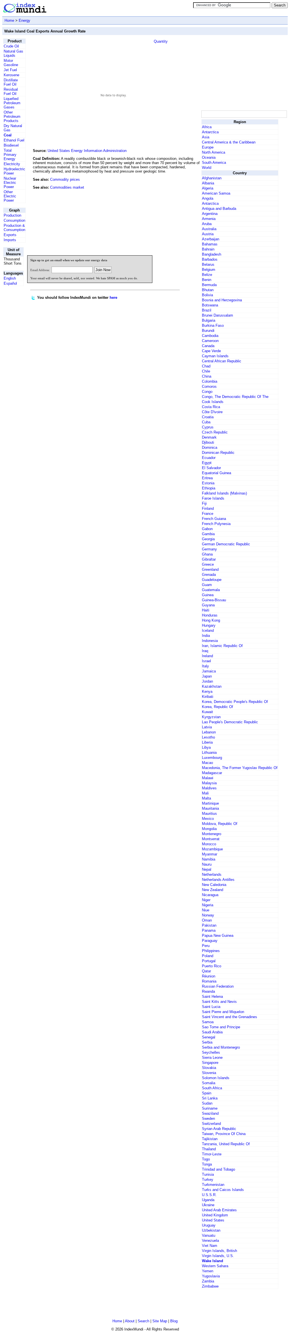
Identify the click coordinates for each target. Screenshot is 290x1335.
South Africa (212, 1088)
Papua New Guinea (217, 935)
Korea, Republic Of (217, 707)
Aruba (207, 224)
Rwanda (208, 991)
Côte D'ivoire (212, 412)
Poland (207, 956)
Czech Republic (215, 432)
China (206, 376)
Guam (207, 585)
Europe (208, 147)
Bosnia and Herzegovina (222, 300)
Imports (10, 240)
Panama (209, 930)
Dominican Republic (218, 452)
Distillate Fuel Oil (11, 82)
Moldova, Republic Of (219, 824)
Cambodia (210, 336)
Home (9, 20)
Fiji (204, 503)
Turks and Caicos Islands (223, 1190)
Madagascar (212, 773)
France (207, 513)
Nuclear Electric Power (10, 182)
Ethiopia (208, 488)
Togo (206, 1159)
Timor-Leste (211, 1154)
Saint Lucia (211, 1007)
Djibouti (208, 442)
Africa (207, 127)
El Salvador (211, 468)
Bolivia (207, 295)
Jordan (207, 681)
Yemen (207, 1271)
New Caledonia (214, 885)
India (206, 635)
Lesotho (208, 737)
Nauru (207, 864)
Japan (207, 676)
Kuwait (207, 712)
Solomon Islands (215, 1078)
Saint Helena (212, 996)
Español (10, 283)
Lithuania (209, 752)
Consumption (14, 220)
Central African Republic (221, 361)
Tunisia (208, 1174)
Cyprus (208, 427)
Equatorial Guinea (216, 473)
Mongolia (209, 829)
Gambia (208, 534)
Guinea (208, 595)
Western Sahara (215, 1266)
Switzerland (211, 1123)
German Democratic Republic (226, 544)
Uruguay (209, 1225)
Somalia (208, 1083)
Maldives (209, 788)
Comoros (209, 386)
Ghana (207, 554)
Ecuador (209, 458)
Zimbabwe (210, 1286)
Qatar (206, 971)
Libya (206, 747)
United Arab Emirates (219, 1210)
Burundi (208, 330)
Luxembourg (212, 757)
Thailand (209, 1149)
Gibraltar (209, 559)
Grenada (209, 574)
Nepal (206, 869)
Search (143, 1321)
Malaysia (209, 783)
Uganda (208, 1200)
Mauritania (210, 808)
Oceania (209, 157)
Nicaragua (210, 895)
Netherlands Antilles (218, 879)
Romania (209, 981)
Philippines (211, 951)
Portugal (209, 961)
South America (214, 162)
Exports (10, 235)
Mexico (208, 818)
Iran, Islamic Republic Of (222, 646)
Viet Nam (209, 1245)
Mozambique (212, 849)
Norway (208, 915)
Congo (207, 391)
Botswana (210, 305)
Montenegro (211, 834)
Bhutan (208, 290)
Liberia (207, 742)
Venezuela (210, 1240)
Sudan (207, 1103)
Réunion (208, 976)
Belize (207, 275)
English (10, 278)
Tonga (207, 1164)
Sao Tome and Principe (221, 1027)
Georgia (208, 539)
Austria (208, 234)
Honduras (210, 615)
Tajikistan (210, 1139)
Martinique (210, 803)
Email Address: (40, 270)
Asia (205, 137)
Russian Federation (218, 986)
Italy (205, 666)
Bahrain (208, 249)
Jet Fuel (10, 70)
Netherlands (211, 874)
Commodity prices (65, 179)
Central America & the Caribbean (228, 142)
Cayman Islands (215, 356)
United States (213, 1220)
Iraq (205, 651)
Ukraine (208, 1205)
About (130, 1321)
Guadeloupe (211, 580)
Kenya (207, 691)
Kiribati (207, 696)
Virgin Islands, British (219, 1251)
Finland (208, 508)
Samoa (208, 1022)
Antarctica (210, 132)
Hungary (209, 625)
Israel (206, 661)
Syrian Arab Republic (219, 1129)
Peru (206, 946)
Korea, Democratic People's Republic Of (235, 702)
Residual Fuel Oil (11, 91)
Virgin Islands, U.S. (218, 1256)
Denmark (209, 437)
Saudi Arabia (212, 1032)
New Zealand (212, 890)
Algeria (207, 188)
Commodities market (67, 187)
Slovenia (209, 1073)
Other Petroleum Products (12, 116)
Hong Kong (211, 620)
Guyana (208, 605)
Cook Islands (212, 402)
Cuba (206, 422)
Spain (206, 1093)
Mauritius (209, 813)
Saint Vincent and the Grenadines (229, 1017)
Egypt (207, 463)
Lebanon (209, 732)
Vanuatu (208, 1235)
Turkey (207, 1179)
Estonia (208, 483)
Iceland (208, 630)
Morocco (209, 844)
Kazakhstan (211, 686)
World (206, 167)
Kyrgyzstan (211, 717)
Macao (207, 763)
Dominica (209, 447)
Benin (206, 280)
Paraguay (210, 940)
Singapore (210, 1062)
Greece (208, 564)
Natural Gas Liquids (13, 53)
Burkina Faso (213, 325)
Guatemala (211, 590)
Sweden (208, 1118)
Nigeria (207, 905)
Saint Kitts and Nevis (219, 1001)
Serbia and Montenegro (221, 1047)
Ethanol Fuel (14, 140)
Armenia (209, 219)
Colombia (209, 381)
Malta (206, 798)
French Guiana (214, 519)
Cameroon (210, 341)
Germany (209, 549)
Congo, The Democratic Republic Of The (235, 397)
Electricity (12, 164)
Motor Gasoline (11, 62)
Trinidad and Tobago (218, 1169)
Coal (8, 135)
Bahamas (210, 244)
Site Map (159, 1321)
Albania (208, 183)
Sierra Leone (212, 1057)
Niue (205, 910)
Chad (206, 366)
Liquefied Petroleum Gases (12, 103)
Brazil (206, 310)
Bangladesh (211, 254)
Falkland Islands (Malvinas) (224, 493)
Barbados (210, 259)
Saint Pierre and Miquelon (223, 1012)
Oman (207, 920)
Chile (206, 371)
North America (213, 152)
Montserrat (210, 839)
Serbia (207, 1042)
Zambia (208, 1281)
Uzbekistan (211, 1230)
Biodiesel (11, 145)
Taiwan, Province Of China (224, 1134)
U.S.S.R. (209, 1195)
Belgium (208, 269)
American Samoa (216, 193)
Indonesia (210, 641)
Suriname (210, 1108)
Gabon (207, 529)
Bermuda (209, 285)
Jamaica (209, 671)
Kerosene (11, 75)
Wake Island (212, 1261)
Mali (205, 793)
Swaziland (210, 1113)
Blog (174, 1321)
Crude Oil (11, 46)
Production (12, 215)
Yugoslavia (211, 1276)
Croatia (208, 417)
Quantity (161, 41)
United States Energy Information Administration (87, 151)
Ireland (207, 656)
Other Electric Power (10, 196)
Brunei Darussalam (217, 315)
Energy (24, 20)
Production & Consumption (14, 227)
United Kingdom (215, 1215)
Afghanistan (211, 178)
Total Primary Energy (10, 154)
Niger (206, 900)
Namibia (208, 859)
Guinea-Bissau (214, 600)
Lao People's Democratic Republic (230, 722)
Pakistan (209, 925)
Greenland (210, 569)
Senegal (208, 1037)
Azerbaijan (210, 239)
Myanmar (209, 854)
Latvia (207, 727)
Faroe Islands (213, 498)
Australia (209, 229)
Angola (207, 198)
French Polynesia (216, 524)
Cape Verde (211, 351)
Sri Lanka (210, 1098)
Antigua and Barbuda (219, 208)
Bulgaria (208, 320)
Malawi (207, 778)
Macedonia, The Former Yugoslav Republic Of (240, 768)
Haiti (205, 610)
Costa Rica (211, 407)
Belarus (208, 264)
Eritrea (207, 478)
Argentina (210, 214)
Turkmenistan (213, 1184)
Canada (208, 346)
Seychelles (211, 1052)
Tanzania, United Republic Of (226, 1144)
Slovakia (209, 1068)
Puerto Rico (211, 966)
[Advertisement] (157, 212)
